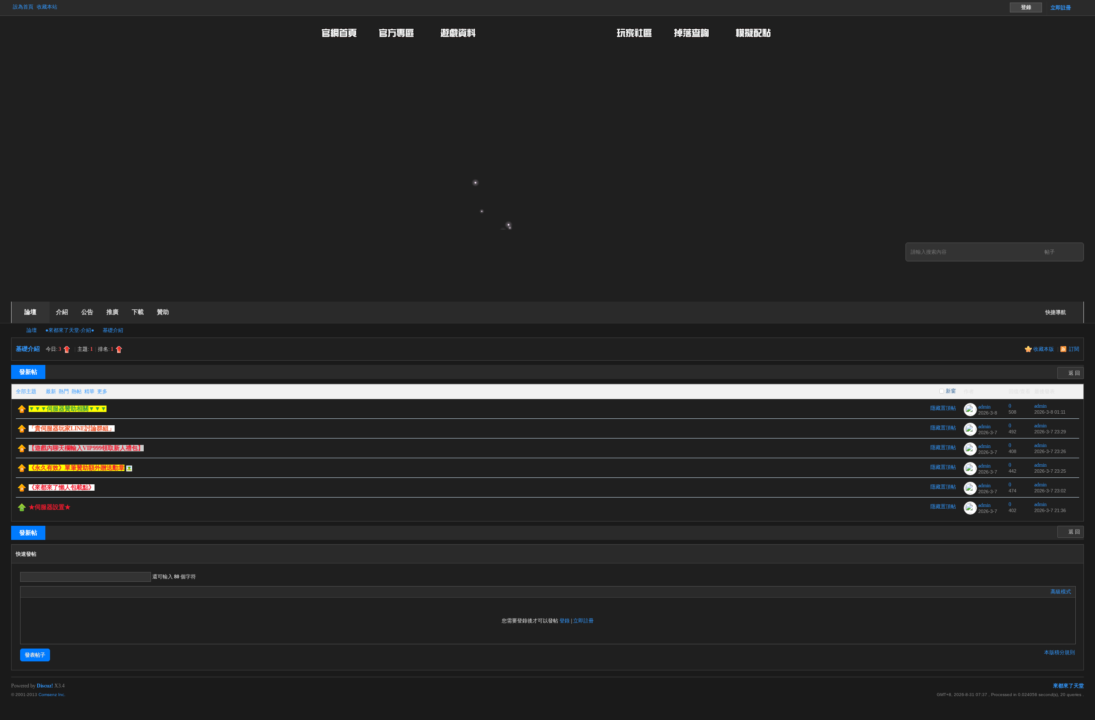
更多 (102, 391)
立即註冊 (1061, 8)
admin (984, 407)
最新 (51, 391)
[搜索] (1073, 252)
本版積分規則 (1059, 652)
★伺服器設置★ (50, 507)
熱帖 (76, 391)
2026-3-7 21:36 (1050, 510)
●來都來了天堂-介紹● (69, 330)
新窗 (951, 391)
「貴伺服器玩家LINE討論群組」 (72, 428)
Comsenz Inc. (51, 694)
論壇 (30, 312)
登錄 (564, 621)
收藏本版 (1044, 349)
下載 (138, 312)
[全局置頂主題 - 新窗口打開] (22, 411)
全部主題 (26, 391)
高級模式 (1061, 592)
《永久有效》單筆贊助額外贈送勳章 (76, 468)
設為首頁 (23, 7)
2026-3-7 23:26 (1050, 451)
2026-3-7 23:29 (1050, 431)
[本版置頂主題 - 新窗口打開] (22, 510)
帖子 (1050, 252)
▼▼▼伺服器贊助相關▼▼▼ (68, 409)
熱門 (64, 391)
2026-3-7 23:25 (1050, 471)
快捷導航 (1055, 312)
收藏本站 (47, 7)
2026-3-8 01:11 (1049, 412)
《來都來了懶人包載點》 (62, 487)
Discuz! (45, 686)
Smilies (89, 591)
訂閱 (1074, 349)
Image (46, 591)
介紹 (62, 312)
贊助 (163, 312)
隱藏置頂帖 (943, 408)
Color (35, 591)
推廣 (112, 312)
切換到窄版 (1079, 8)
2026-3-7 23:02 (1050, 490)
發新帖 (28, 372)
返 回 (1074, 373)
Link (57, 591)
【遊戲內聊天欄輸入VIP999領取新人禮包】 (86, 448)
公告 (87, 312)
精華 (89, 391)
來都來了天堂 (14, 330)
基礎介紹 (113, 330)
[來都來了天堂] (230, 296)
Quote (67, 591)
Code (78, 591)
